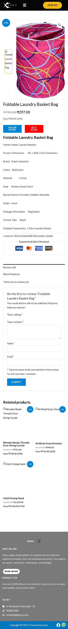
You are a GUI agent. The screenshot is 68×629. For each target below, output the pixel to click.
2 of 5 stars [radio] (28, 314)
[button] (24, 5)
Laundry (49, 236)
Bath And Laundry (36, 236)
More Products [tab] (11, 274)
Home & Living (20, 236)
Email (10, 356)
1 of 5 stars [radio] (25, 314)
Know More (12, 128)
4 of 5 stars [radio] (35, 314)
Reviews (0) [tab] (9, 267)
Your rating (14, 314)
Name (11, 343)
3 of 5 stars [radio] (31, 314)
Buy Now (34, 128)
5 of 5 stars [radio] (38, 314)
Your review (15, 322)
